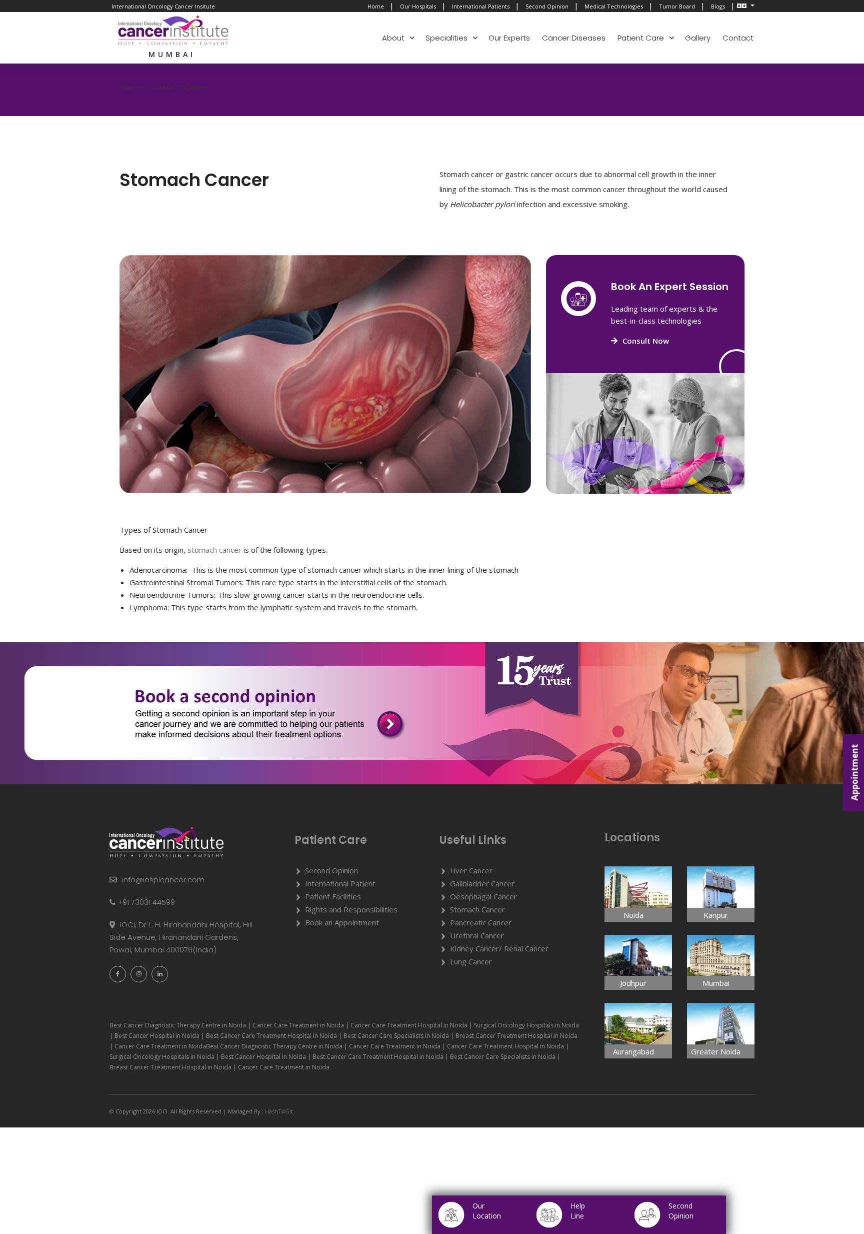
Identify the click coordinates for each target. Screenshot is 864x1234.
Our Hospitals (418, 6)
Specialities (447, 38)
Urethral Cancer (477, 935)
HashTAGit (278, 1111)
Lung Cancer (471, 961)
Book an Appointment (342, 922)
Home (376, 6)
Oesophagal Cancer (483, 896)
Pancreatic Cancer (481, 922)
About (393, 38)
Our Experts (509, 38)
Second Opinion (547, 6)
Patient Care (641, 38)
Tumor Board (677, 6)
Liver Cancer (471, 870)
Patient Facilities (333, 896)
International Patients (481, 6)
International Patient (340, 883)
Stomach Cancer (477, 909)
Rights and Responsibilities (351, 909)
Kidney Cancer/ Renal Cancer (499, 948)
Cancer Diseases (574, 38)
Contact (738, 38)
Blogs (718, 6)
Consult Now (645, 341)
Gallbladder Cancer (482, 883)
